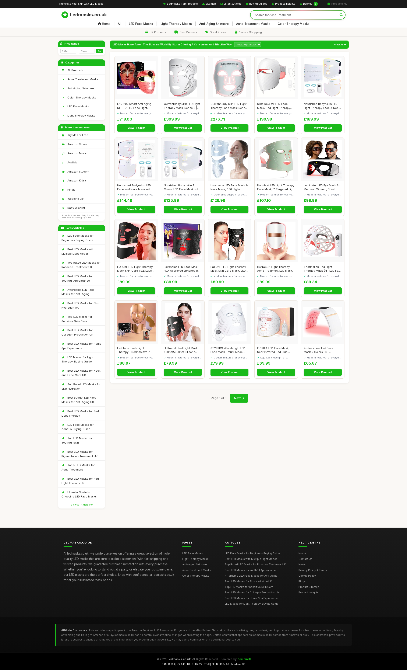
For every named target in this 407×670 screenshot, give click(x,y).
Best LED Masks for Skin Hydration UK (80, 305)
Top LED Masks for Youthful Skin (76, 440)
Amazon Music (77, 153)
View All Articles (81, 504)
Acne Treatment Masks (253, 23)
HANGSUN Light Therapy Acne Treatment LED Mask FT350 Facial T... (274, 268)
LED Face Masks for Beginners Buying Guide (77, 238)
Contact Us (305, 558)
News (302, 564)
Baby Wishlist (76, 207)
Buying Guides (258, 3)
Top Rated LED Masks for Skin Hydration (81, 386)
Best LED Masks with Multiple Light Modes (78, 251)
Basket (309, 3)
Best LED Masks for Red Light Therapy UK (80, 481)
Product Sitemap (308, 587)
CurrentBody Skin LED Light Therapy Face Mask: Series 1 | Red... (228, 106)
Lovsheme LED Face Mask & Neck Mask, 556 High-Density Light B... (229, 187)
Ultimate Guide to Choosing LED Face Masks (79, 494)
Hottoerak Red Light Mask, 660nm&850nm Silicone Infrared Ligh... (181, 350)
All (119, 23)
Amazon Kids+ (76, 180)
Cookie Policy (307, 575)
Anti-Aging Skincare (214, 23)
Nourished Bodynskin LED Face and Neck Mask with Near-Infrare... (134, 187)
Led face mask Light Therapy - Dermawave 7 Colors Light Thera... (133, 350)
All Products (75, 70)
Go (99, 51)
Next (237, 398)
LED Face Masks (141, 23)
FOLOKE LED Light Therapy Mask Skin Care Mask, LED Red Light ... (228, 268)
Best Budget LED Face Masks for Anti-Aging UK (78, 400)
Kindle (71, 189)
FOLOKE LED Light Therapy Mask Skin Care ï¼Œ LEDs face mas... (135, 268)
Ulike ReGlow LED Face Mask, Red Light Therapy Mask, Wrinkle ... (273, 106)
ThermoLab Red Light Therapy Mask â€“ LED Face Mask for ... (323, 268)
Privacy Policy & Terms (312, 570)
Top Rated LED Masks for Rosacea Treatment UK (81, 265)
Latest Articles (232, 3)
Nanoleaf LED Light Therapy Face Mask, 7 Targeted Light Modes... (276, 187)
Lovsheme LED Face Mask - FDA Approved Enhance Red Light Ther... (182, 268)
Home (106, 23)
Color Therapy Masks (293, 23)
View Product (136, 127)
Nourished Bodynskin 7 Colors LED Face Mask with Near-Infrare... (182, 187)
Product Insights (285, 3)
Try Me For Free (77, 135)
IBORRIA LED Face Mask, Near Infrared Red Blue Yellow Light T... (273, 350)
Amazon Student (78, 171)
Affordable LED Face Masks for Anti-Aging (78, 292)
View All (339, 44)
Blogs (302, 581)
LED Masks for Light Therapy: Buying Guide (77, 359)
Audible (72, 162)
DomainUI (244, 659)
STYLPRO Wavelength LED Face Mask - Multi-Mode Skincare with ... (227, 350)
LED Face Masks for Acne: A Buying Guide (77, 427)
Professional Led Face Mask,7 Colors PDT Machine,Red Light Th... (319, 350)
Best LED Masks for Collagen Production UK (77, 332)
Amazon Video (77, 144)
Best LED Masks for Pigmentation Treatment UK (79, 454)
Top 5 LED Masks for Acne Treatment (78, 467)
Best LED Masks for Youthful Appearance (77, 278)
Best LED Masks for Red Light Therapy (80, 413)
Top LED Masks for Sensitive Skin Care (76, 319)
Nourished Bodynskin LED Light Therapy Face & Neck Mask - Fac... (322, 106)
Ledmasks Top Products (182, 3)
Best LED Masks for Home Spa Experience (81, 346)
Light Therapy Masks (176, 23)
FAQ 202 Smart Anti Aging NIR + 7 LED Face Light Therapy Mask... (134, 106)
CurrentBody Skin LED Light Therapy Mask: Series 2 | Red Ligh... (182, 106)
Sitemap (211, 3)
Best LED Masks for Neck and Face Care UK (80, 373)
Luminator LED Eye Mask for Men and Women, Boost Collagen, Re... (322, 187)
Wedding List (75, 198)
